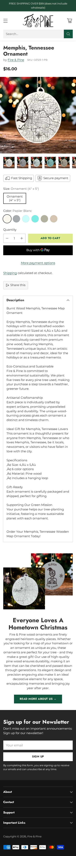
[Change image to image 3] (36, 162)
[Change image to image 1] (9, 162)
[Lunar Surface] (16, 219)
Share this (17, 285)
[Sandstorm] (54, 219)
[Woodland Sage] (44, 219)
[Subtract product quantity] (7, 238)
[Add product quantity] (21, 238)
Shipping (10, 273)
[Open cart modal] (69, 20)
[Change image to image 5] (64, 162)
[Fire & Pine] (38, 20)
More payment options (38, 263)
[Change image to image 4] (50, 162)
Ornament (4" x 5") (15, 198)
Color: (17, 211)
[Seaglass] (26, 219)
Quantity (9, 229)
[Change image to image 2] (22, 162)
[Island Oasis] (35, 219)
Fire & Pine (16, 60)
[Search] (68, 34)
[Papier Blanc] (7, 219)
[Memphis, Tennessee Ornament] (38, 115)
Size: (21, 189)
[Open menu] (5, 20)
